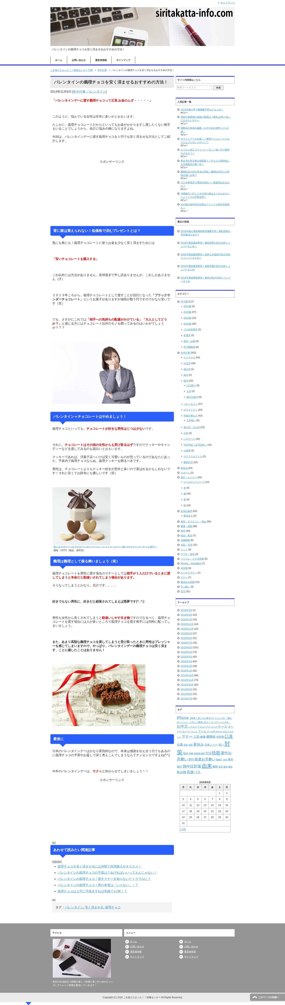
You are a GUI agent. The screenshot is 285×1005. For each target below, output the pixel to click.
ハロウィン (189, 439)
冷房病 (220, 736)
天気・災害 (186, 545)
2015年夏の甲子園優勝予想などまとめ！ (202, 109)
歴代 (191, 759)
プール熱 (211, 731)
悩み (185, 753)
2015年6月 (186, 647)
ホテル (219, 731)
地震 (190, 745)
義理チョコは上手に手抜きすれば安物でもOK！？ (92, 891)
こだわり (192, 727)
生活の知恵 (186, 511)
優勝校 (210, 736)
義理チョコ (113, 907)
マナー (184, 577)
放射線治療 (199, 753)
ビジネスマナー (189, 572)
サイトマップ (123, 60)
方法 (208, 753)
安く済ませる (94, 907)
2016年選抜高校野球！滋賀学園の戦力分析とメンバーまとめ (205, 268)
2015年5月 (186, 652)
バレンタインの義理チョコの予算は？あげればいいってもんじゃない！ (107, 872)
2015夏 (187, 312)
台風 (180, 744)
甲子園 (184, 301)
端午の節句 (192, 397)
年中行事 (79, 91)
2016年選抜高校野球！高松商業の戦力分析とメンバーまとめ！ (205, 245)
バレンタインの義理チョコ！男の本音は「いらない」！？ (98, 885)
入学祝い (191, 420)
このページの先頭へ (268, 997)
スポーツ (185, 472)
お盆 (186, 433)
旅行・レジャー (189, 477)
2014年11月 (187, 680)
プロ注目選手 (191, 329)
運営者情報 (101, 60)
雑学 (183, 531)
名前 (186, 745)
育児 (183, 591)
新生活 (184, 468)
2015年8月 (186, 638)
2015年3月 (186, 661)
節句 (186, 380)
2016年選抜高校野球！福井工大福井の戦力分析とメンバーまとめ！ (205, 256)
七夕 (189, 391)
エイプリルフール (193, 456)
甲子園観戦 (189, 347)
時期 (216, 753)
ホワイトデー (191, 410)
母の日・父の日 (192, 427)
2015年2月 (186, 666)
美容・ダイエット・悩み (193, 521)
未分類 (184, 568)
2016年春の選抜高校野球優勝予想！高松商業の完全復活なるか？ (205, 233)
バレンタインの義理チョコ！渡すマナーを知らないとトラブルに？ (104, 878)
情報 (191, 753)
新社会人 (188, 515)
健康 (203, 736)
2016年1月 (186, 619)
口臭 (229, 736)
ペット (184, 549)
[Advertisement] (112, 193)
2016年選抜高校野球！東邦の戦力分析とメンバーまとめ (205, 279)
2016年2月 (186, 615)
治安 (225, 759)
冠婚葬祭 (185, 540)
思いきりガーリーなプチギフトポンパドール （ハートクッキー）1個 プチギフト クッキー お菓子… (105, 547)
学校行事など (191, 415)
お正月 (187, 363)
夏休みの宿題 (188, 582)
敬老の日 (188, 462)
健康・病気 (186, 526)
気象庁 (219, 759)
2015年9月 (186, 633)
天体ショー (211, 744)
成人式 (187, 369)
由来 (207, 766)
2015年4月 (186, 656)
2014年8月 (186, 694)
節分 (186, 375)
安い (221, 744)
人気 (196, 736)
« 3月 (183, 829)
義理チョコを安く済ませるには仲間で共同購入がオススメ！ (99, 866)
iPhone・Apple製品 (191, 563)
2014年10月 (187, 684)
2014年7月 (186, 698)
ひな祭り (191, 385)
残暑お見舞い (204, 759)
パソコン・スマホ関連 (192, 558)
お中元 (182, 726)
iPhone (183, 718)
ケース (222, 726)
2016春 (187, 323)
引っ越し (185, 586)
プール (202, 731)
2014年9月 (186, 689)
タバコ (194, 731)
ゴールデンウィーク (194, 482)
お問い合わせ (79, 60)
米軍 (220, 767)
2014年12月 (187, 675)
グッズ (214, 727)
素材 (225, 767)
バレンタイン (96, 91)
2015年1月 (186, 670)
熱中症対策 (192, 766)
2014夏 (187, 306)
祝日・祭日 (186, 535)
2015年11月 (187, 629)
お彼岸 (187, 450)
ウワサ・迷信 (188, 554)
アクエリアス (204, 727)
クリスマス (189, 357)
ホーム (58, 60)
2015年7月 (186, 642)
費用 (230, 767)
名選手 (187, 335)
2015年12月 (187, 624)
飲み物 (181, 772)
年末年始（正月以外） (195, 444)
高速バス (194, 772)
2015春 (187, 318)
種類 (215, 766)
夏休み (198, 744)
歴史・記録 (189, 341)
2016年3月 (186, 610)
